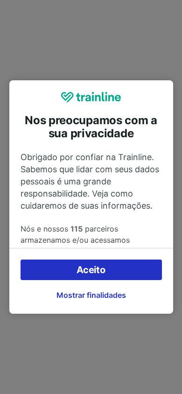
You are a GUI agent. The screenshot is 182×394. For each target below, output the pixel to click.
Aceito (91, 269)
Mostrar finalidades (91, 295)
